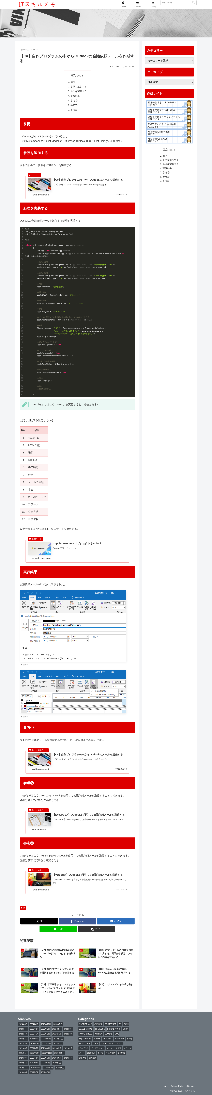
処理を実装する (79, 91)
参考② (74, 105)
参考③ (74, 110)
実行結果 (75, 95)
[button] (193, 2)
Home (165, 1086)
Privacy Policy (177, 1086)
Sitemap (190, 1086)
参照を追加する (79, 86)
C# (24, 908)
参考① (74, 100)
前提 (73, 82)
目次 (73, 75)
